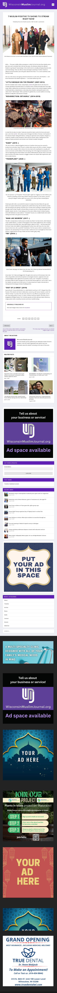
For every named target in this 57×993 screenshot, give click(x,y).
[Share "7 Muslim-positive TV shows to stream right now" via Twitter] (26, 318)
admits (30, 84)
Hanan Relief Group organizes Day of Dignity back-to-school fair (26, 511)
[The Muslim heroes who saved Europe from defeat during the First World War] (16, 387)
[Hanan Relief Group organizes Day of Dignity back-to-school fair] (6, 512)
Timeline (6, 604)
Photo (5, 611)
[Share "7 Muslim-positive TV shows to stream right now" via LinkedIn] (32, 318)
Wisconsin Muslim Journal (24, 21)
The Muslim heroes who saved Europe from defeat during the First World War (15, 397)
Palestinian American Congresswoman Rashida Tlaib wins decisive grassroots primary (40, 398)
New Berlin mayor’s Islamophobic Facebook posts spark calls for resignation (28, 493)
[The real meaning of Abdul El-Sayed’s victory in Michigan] (6, 524)
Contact (6, 618)
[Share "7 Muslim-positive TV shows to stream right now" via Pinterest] (29, 318)
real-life (15, 134)
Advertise (6, 625)
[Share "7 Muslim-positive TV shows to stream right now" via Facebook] (23, 318)
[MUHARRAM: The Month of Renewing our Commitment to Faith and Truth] (41, 365)
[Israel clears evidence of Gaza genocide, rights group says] (6, 506)
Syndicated (41, 21)
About (5, 600)
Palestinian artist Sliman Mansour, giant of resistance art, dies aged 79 (27, 499)
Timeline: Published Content (11, 484)
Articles (6, 607)
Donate (6, 622)
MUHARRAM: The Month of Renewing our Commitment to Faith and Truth (40, 374)
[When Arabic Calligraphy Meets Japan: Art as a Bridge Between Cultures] (6, 536)
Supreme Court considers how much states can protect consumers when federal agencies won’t (14, 375)
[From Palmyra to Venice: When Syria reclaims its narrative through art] (6, 518)
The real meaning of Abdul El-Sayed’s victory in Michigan (23, 523)
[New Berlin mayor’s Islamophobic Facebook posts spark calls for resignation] (6, 494)
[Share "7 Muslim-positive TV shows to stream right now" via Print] (38, 318)
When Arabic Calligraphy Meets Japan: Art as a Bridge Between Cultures (27, 535)
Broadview (27, 307)
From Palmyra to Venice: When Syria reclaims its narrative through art (27, 517)
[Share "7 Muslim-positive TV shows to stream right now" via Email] (35, 318)
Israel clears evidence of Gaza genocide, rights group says (24, 505)
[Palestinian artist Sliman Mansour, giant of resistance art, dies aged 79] (6, 500)
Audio (5, 615)
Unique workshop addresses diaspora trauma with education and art (27, 529)
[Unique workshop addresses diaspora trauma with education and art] (6, 530)
